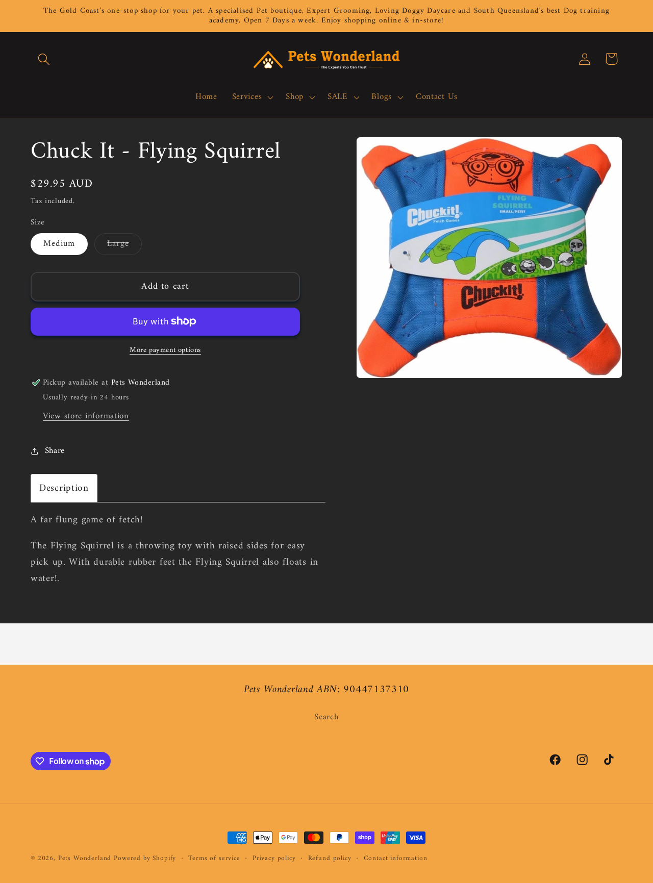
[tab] (64, 488)
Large (124, 245)
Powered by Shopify (145, 858)
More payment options (165, 350)
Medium (59, 243)
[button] (44, 58)
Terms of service (214, 858)
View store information (86, 416)
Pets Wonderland (85, 858)
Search (326, 717)
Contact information (396, 858)
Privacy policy (274, 858)
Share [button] (55, 451)
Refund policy (329, 858)
